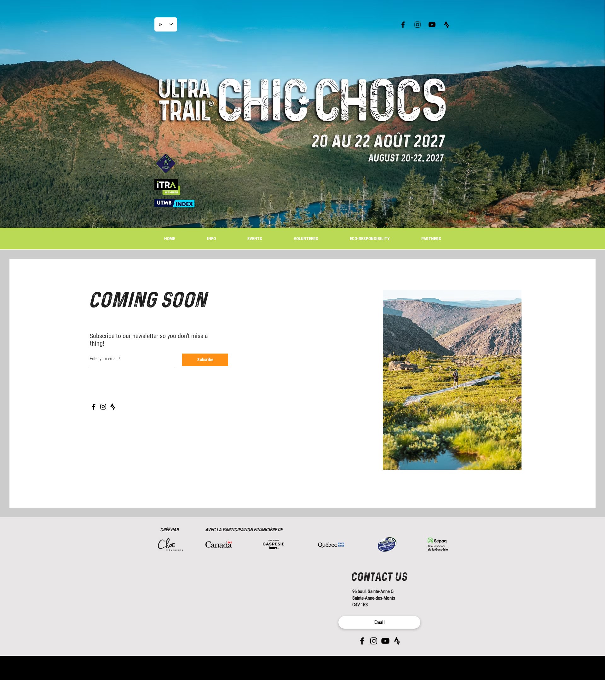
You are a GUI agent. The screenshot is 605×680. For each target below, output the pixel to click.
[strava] (446, 24)
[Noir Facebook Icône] (403, 24)
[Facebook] (94, 407)
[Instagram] (103, 407)
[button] (255, 239)
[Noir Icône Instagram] (417, 24)
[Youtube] (432, 24)
